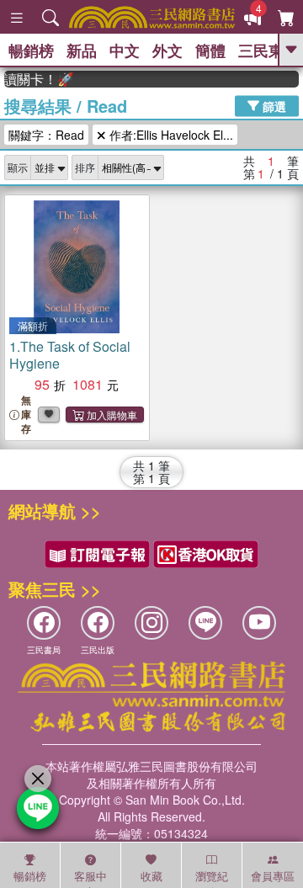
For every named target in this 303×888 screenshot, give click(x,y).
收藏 (151, 876)
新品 (81, 50)
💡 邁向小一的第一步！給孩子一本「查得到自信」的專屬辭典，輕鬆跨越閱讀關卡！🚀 (36, 79)
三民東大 (268, 50)
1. (69, 355)
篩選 (272, 105)
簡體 (210, 50)
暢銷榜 (31, 50)
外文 (167, 50)
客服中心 (90, 878)
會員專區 (273, 876)
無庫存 (26, 414)
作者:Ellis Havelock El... (169, 134)
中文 (124, 50)
